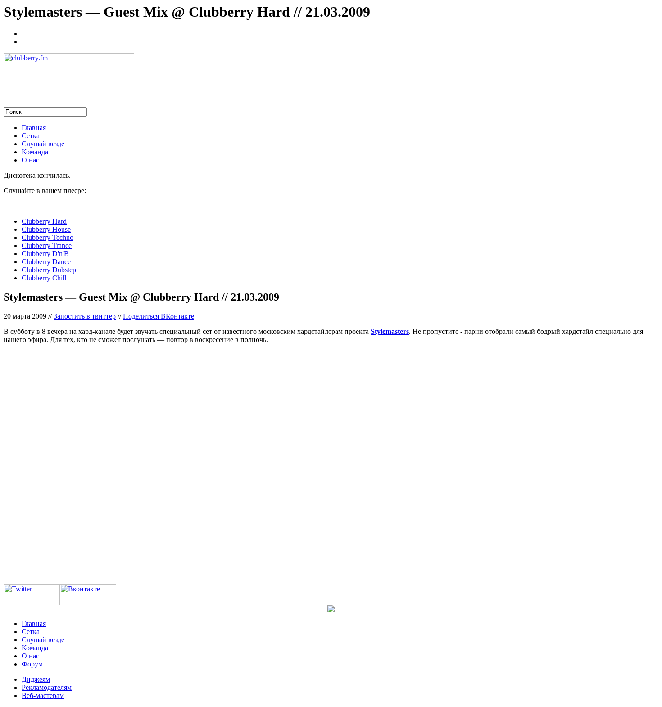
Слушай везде (43, 144)
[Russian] (26, 32)
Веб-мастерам (43, 695)
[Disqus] (331, 463)
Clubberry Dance (46, 262)
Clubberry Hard (44, 221)
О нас (30, 160)
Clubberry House (46, 229)
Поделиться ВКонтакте (158, 316)
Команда (35, 152)
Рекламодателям (47, 687)
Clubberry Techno (47, 237)
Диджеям (36, 679)
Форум (32, 664)
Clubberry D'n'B (45, 253)
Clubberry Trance (47, 245)
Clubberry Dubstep (49, 270)
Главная (34, 127)
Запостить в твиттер (85, 316)
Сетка (31, 136)
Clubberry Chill (44, 278)
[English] (26, 40)
